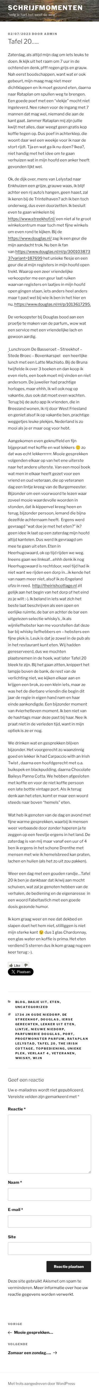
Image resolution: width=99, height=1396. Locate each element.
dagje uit (38, 1002)
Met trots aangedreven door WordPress (41, 1383)
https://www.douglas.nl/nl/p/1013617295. (52, 304)
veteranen (63, 1053)
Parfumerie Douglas (37, 1034)
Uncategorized (31, 1007)
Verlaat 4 (38, 1053)
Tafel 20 (46, 1043)
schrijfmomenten (45, 8)
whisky (22, 1058)
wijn (38, 1058)
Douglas (50, 1019)
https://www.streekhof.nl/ (31, 218)
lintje (22, 1029)
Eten (55, 1002)
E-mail (15, 1209)
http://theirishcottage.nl (54, 585)
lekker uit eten (58, 1024)
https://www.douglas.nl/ (30, 238)
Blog (20, 1002)
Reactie (17, 1109)
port (68, 1034)
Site (12, 1237)
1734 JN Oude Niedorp (37, 1014)
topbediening (50, 1048)
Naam (15, 1182)
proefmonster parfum (40, 1039)
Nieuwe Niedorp (47, 1029)
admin (50, 34)
